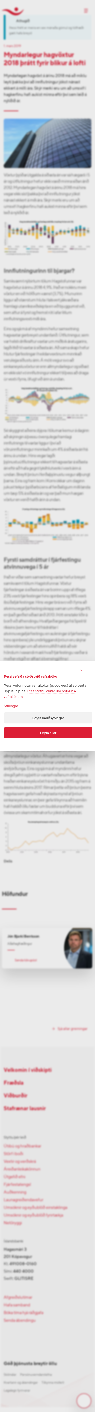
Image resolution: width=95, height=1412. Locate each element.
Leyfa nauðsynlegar (48, 718)
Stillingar (11, 706)
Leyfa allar (48, 733)
